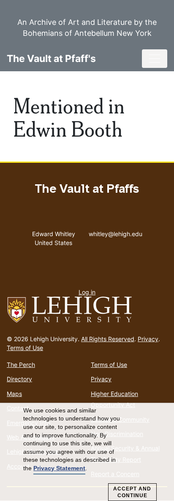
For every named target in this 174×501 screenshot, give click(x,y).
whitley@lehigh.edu (115, 232)
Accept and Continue (132, 492)
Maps (14, 394)
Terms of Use (25, 348)
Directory (19, 379)
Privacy (148, 339)
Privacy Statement (59, 468)
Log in (87, 292)
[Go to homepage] (87, 309)
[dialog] (87, 452)
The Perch (21, 365)
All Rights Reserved (107, 339)
